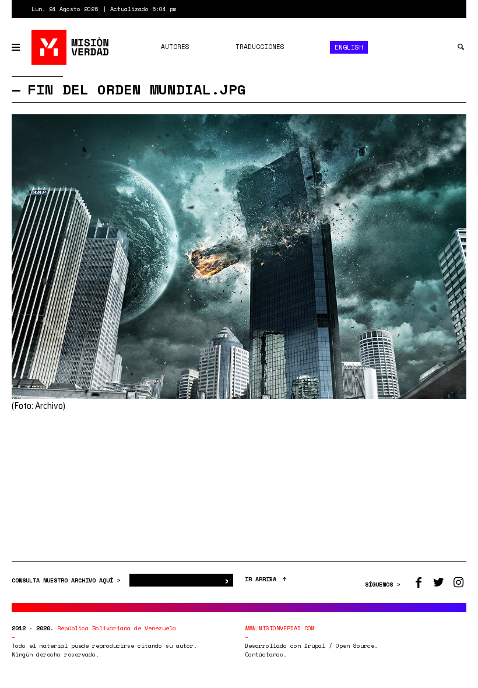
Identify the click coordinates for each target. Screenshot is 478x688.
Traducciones (260, 46)
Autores (175, 46)
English (349, 47)
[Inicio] (70, 47)
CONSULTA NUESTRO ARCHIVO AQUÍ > (68, 580)
